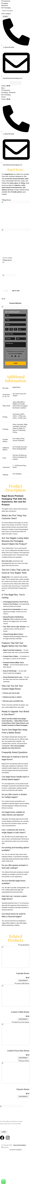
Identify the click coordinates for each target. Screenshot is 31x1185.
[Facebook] (2, 1138)
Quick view (27, 970)
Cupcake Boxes (22, 973)
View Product (23, 980)
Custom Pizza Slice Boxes (18, 1051)
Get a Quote (15, 83)
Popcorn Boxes (23, 1089)
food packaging (23, 529)
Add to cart (16, 290)
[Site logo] (7, 4)
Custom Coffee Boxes (20, 1012)
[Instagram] (8, 1138)
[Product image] (15, 957)
